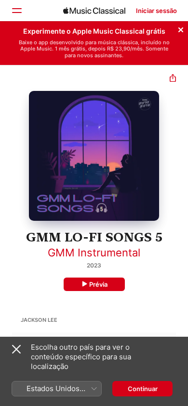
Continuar (143, 389)
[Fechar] (181, 28)
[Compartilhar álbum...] (173, 79)
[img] (94, 10)
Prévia (98, 284)
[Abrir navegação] (16, 10)
